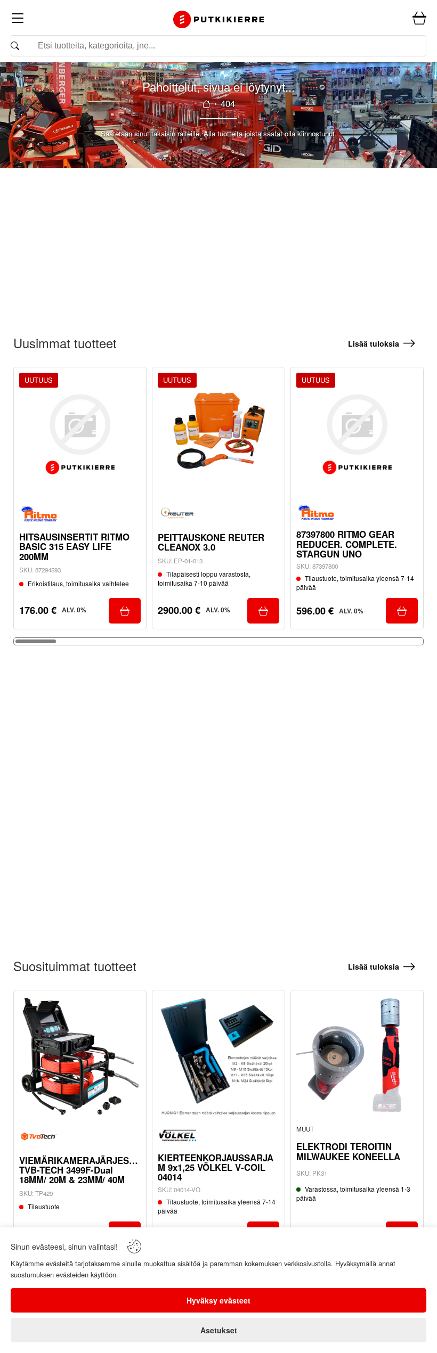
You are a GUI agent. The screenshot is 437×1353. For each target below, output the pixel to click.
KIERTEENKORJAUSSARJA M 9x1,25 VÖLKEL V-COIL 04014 (215, 1167)
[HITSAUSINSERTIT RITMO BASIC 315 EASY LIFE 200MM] (80, 433)
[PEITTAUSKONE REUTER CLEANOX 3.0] (218, 433)
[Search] (218, 45)
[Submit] (125, 611)
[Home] (218, 19)
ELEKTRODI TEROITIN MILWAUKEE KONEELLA (348, 1151)
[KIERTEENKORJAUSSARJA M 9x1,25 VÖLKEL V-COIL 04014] (218, 1056)
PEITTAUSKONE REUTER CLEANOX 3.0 (211, 542)
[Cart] (419, 19)
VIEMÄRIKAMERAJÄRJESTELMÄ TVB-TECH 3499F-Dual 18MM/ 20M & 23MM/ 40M (80, 1170)
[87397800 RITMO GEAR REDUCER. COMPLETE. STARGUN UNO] (357, 433)
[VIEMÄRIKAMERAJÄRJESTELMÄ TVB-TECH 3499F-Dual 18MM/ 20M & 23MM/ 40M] (80, 1056)
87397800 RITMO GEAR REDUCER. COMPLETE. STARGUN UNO (346, 544)
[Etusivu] (206, 104)
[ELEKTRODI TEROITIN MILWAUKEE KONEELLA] (357, 1056)
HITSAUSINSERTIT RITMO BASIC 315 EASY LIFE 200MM (74, 546)
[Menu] (17, 20)
